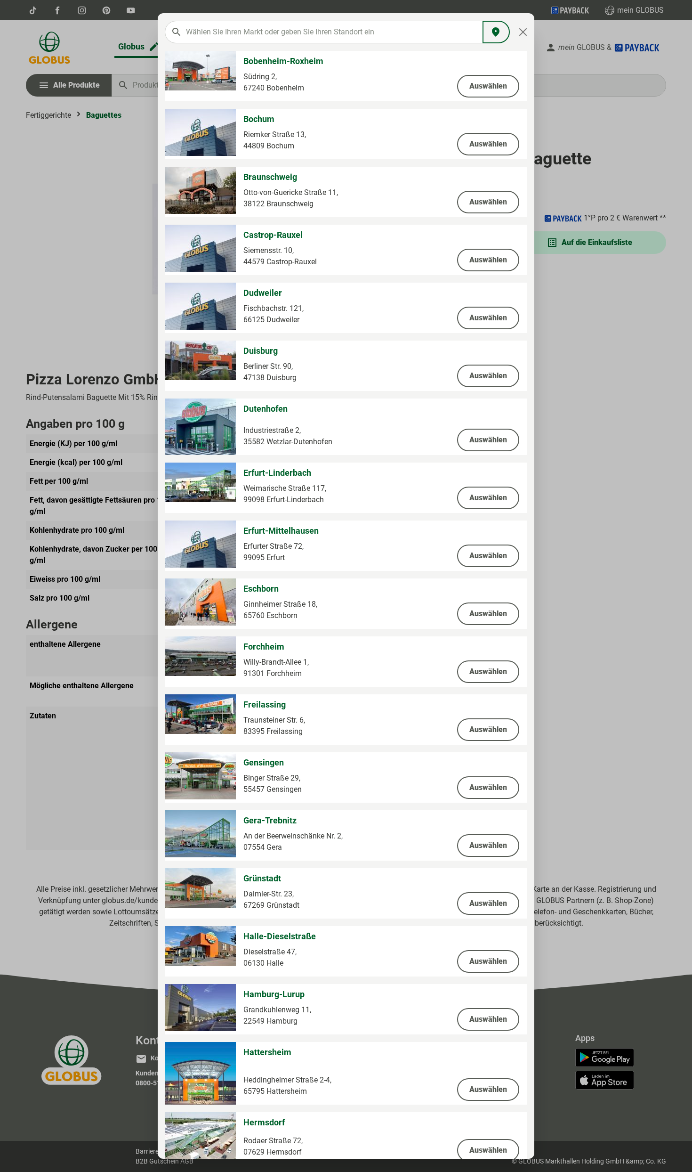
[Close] (523, 32)
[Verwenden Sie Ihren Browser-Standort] (496, 32)
